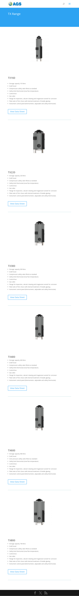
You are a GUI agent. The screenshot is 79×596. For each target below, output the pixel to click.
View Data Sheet (17, 111)
